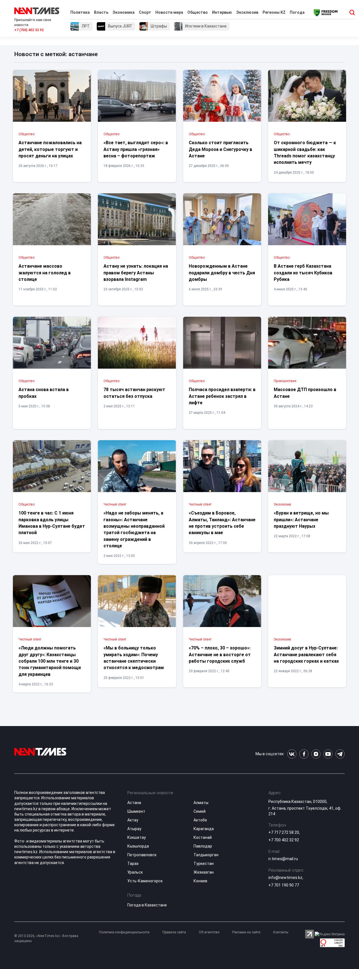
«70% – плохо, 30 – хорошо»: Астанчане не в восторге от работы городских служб (220, 654)
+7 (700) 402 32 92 (29, 30)
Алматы (201, 802)
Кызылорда (138, 846)
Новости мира (169, 12)
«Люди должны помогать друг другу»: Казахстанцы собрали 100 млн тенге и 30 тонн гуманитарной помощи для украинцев (50, 661)
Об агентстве (209, 932)
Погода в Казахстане (147, 905)
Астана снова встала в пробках (44, 393)
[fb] (304, 754)
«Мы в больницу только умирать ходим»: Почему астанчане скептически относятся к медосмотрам (133, 657)
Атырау (134, 828)
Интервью (222, 12)
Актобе (200, 820)
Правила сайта (174, 932)
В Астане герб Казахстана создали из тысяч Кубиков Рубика (303, 272)
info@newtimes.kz (285, 877)
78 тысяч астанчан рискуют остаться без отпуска (134, 393)
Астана (134, 802)
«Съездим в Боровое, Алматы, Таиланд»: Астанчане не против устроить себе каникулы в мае (222, 522)
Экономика (123, 12)
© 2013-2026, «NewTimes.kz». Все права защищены (46, 938)
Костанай (203, 837)
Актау (132, 820)
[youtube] (328, 754)
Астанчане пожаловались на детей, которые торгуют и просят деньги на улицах (50, 149)
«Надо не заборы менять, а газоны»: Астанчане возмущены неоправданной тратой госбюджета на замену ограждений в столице (134, 529)
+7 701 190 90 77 (283, 885)
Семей (200, 811)
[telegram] (340, 754)
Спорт (145, 12)
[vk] (291, 754)
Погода (297, 12)
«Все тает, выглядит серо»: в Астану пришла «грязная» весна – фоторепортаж (135, 149)
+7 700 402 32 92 (283, 840)
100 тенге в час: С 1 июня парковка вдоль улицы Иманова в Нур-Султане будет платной (52, 522)
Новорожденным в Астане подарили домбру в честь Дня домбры (222, 272)
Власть (101, 12)
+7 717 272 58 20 (283, 832)
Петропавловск (142, 855)
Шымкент (136, 811)
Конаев (200, 881)
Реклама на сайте (246, 932)
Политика (80, 12)
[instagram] (316, 754)
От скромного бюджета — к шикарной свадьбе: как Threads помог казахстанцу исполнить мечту (305, 152)
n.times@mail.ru (283, 859)
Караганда (204, 828)
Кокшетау (136, 837)
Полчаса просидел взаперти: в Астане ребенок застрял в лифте (222, 396)
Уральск (135, 872)
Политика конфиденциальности (124, 932)
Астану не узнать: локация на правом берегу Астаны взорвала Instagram (135, 272)
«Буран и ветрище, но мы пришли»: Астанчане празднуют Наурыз (301, 519)
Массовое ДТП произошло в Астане (305, 393)
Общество (197, 12)
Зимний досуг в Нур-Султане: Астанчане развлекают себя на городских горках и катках (306, 654)
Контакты (280, 932)
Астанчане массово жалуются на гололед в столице (45, 272)
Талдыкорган (206, 855)
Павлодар (203, 846)
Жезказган (204, 872)
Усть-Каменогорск (145, 881)
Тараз (133, 863)
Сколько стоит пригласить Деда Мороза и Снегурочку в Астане (220, 149)
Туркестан (204, 863)
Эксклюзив (247, 12)
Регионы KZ (274, 12)
